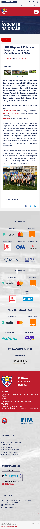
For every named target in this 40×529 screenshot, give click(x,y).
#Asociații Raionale (12, 200)
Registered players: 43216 (11, 449)
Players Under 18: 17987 (10, 454)
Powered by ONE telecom (33, 523)
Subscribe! (9, 2)
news (7, 21)
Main (2, 21)
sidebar (6, 40)
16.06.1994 (34, 425)
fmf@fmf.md (9, 505)
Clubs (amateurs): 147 (10, 447)
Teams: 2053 (7, 445)
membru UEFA (5, 425)
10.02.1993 (14, 425)
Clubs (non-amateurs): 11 (11, 452)
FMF (11, 21)
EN (34, 5)
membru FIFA (25, 425)
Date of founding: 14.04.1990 (12, 442)
